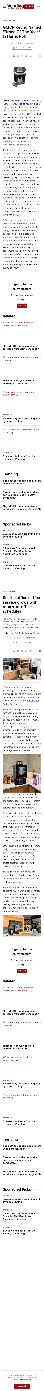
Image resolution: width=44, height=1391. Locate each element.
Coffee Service (9, 21)
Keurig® (29, 104)
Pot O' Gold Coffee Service (27, 633)
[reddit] (26, 56)
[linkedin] (18, 56)
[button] (4, 7)
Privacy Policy (25, 1379)
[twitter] (22, 56)
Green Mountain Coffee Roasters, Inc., (22, 100)
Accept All (22, 1386)
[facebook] (13, 56)
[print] (40, 56)
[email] (30, 56)
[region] (22, 1381)
